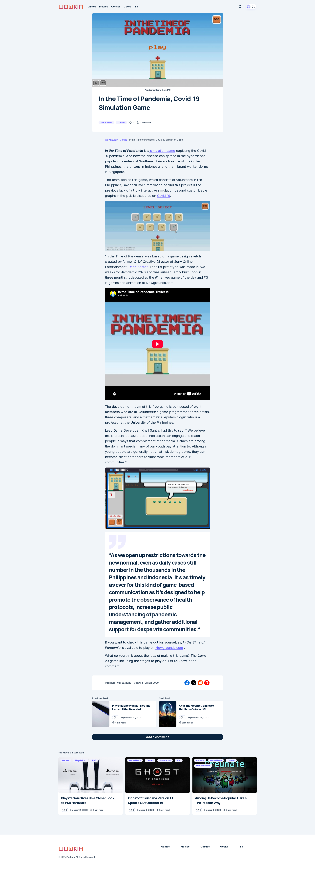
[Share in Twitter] (193, 682)
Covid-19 (163, 196)
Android (200, 760)
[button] (240, 6)
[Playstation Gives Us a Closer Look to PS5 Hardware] (90, 775)
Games (121, 122)
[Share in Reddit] (200, 682)
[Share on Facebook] (187, 682)
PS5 (94, 760)
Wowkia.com (111, 139)
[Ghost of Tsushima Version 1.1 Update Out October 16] (157, 775)
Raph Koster (138, 267)
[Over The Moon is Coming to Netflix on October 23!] (167, 714)
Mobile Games (203, 765)
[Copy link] (207, 682)
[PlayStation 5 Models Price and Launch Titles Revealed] (100, 714)
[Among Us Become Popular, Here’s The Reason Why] (224, 775)
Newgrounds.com (169, 648)
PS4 (179, 760)
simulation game (162, 151)
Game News (106, 122)
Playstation (80, 760)
